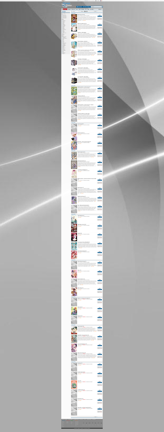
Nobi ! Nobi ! (64, 49)
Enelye (79, 429)
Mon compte (80, 6)
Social (63, 30)
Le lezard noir (64, 44)
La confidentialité (93, 419)
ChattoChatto (64, 37)
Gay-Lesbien (64, 25)
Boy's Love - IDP (65, 36)
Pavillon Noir (88, 428)
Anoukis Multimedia (88, 429)
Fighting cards (79, 428)
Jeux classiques (76, 424)
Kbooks (64, 41)
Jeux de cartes (76, 422)
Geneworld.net (75, 428)
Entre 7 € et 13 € (65, 15)
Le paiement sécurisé (89, 419)
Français (64, 34)
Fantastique (64, 24)
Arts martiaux (64, 20)
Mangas (63, 421)
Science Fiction (64, 29)
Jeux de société (76, 421)
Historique (64, 26)
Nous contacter (81, 419)
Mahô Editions (64, 45)
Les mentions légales (70, 419)
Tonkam (64, 53)
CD (62, 425)
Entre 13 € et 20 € (65, 16)
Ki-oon (64, 42)
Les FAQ (85, 419)
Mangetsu (64, 46)
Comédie (64, 22)
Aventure (64, 21)
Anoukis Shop (85, 428)
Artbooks (63, 422)
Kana (63, 40)
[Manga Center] (66, 7)
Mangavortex (82, 428)
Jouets (75, 425)
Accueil (63, 419)
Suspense (64, 31)
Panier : (87, 6)
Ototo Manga (64, 50)
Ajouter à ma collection (86, 15)
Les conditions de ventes (76, 419)
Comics (67, 421)
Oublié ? (98, 0)
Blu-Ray (63, 424)
